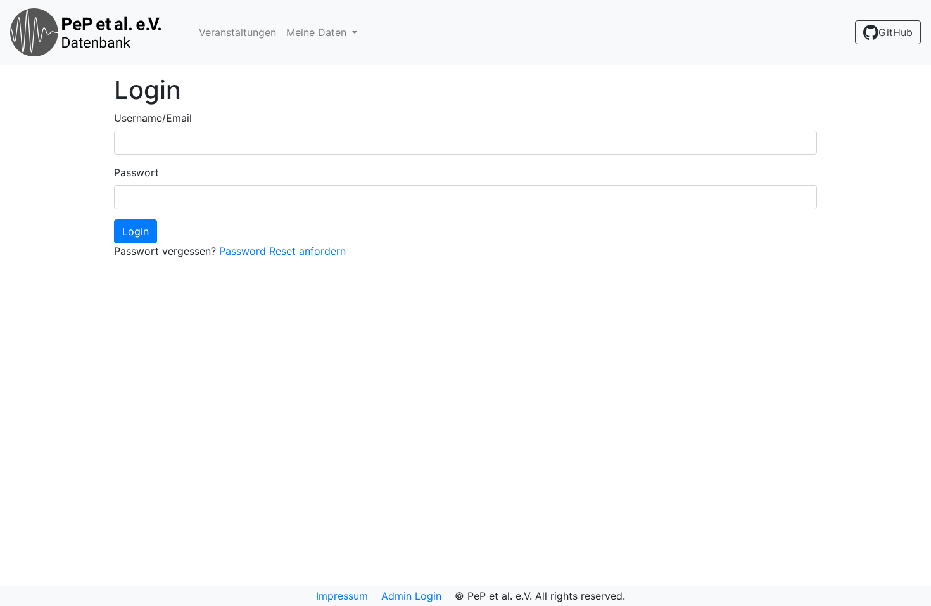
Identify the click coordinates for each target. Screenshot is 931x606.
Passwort (136, 172)
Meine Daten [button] (318, 32)
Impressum (342, 596)
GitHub (895, 32)
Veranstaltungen (237, 32)
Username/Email (153, 118)
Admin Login (411, 596)
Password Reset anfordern (282, 251)
